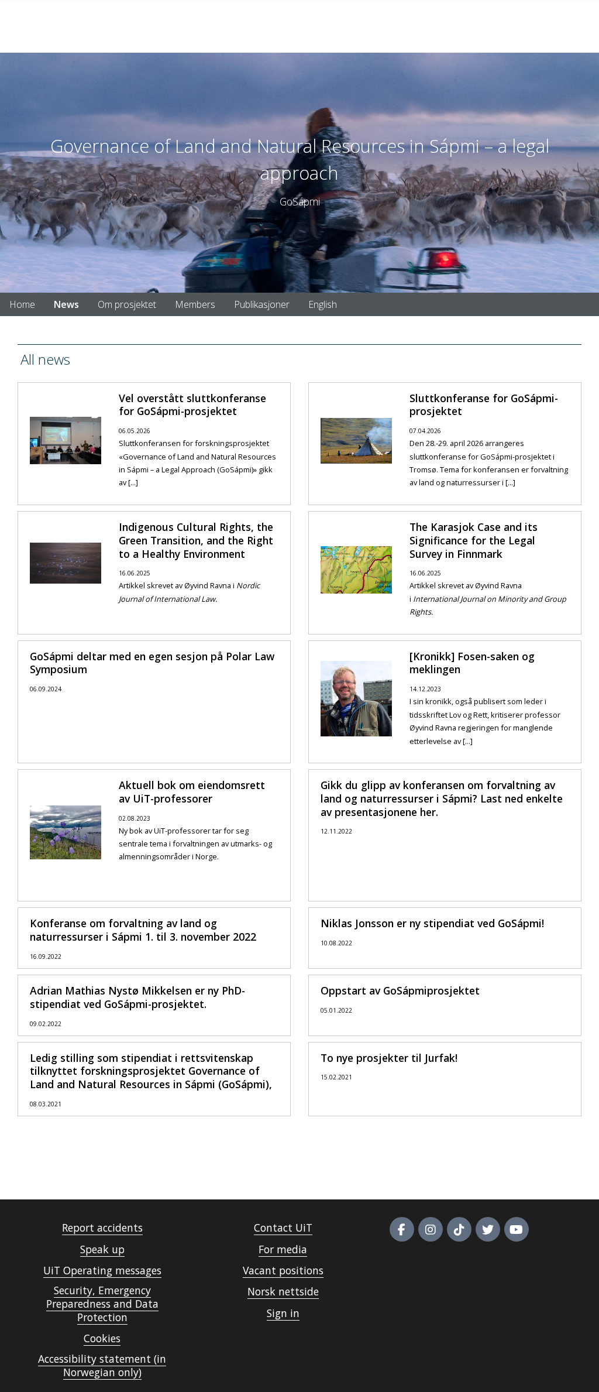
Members (195, 304)
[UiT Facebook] (402, 1229)
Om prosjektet (127, 304)
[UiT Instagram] (430, 1229)
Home (22, 304)
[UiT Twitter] (488, 1229)
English (322, 304)
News (66, 304)
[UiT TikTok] (459, 1229)
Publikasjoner (262, 304)
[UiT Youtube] (516, 1229)
